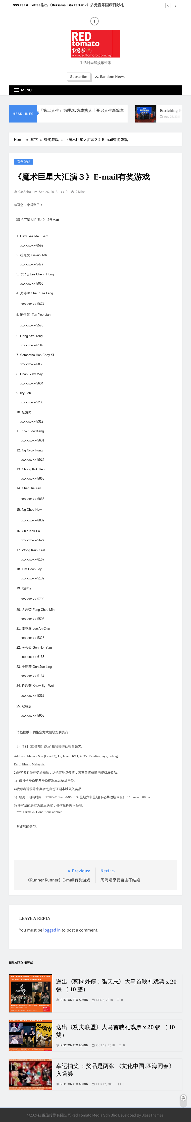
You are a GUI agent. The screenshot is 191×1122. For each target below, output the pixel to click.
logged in (52, 930)
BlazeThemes (152, 1115)
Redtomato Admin (74, 1000)
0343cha (24, 191)
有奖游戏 (23, 162)
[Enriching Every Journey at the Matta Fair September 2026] (140, 114)
